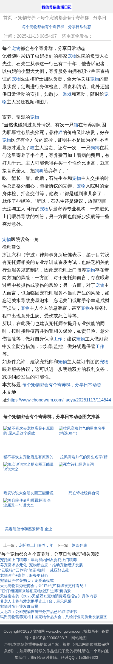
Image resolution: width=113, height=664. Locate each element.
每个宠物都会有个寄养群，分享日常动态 (56, 27)
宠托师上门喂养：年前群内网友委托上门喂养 (38, 560)
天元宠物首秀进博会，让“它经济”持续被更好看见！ (43, 585)
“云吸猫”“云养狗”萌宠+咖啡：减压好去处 (34, 570)
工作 (57, 339)
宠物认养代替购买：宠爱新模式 (27, 580)
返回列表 (79, 545)
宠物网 (39, 631)
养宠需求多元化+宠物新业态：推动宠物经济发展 (41, 565)
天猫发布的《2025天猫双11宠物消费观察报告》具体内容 (48, 596)
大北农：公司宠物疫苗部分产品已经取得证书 (38, 611)
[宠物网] (56, 7)
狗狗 (95, 147)
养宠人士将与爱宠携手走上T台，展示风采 (36, 601)
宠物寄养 (27, 17)
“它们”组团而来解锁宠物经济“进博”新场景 (35, 591)
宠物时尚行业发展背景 (19, 606)
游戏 (67, 94)
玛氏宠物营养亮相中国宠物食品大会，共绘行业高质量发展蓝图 (54, 617)
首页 (7, 17)
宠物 (16, 48)
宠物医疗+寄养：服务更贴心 (24, 575)
